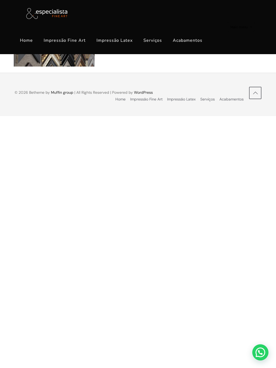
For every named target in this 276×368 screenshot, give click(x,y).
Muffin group (62, 92)
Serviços (207, 99)
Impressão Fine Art (146, 99)
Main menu (239, 27)
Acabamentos (231, 99)
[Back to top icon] (255, 93)
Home (120, 99)
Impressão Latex (181, 99)
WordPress (143, 92)
